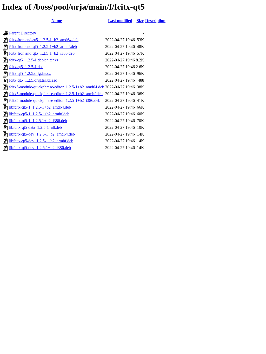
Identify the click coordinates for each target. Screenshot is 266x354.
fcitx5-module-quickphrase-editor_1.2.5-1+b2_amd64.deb (56, 87)
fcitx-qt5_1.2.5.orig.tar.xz (30, 73)
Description (155, 20)
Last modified (120, 20)
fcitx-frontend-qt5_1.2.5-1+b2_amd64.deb (43, 40)
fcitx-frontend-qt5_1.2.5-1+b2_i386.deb (42, 53)
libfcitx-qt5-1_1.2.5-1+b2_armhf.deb (39, 114)
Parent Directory (22, 33)
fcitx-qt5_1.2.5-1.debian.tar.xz (33, 60)
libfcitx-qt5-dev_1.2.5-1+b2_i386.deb (40, 147)
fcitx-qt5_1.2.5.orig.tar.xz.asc (33, 80)
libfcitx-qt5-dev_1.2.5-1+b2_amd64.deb (42, 134)
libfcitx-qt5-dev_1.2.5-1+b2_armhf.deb (41, 141)
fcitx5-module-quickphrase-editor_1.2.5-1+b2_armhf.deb (56, 93)
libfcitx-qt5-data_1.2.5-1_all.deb (35, 127)
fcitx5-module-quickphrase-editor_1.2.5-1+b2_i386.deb (54, 100)
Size (140, 20)
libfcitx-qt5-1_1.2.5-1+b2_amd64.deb (40, 107)
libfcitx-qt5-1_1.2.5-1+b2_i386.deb (38, 120)
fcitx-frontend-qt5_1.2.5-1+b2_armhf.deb (43, 46)
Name (56, 20)
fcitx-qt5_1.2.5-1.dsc (26, 67)
